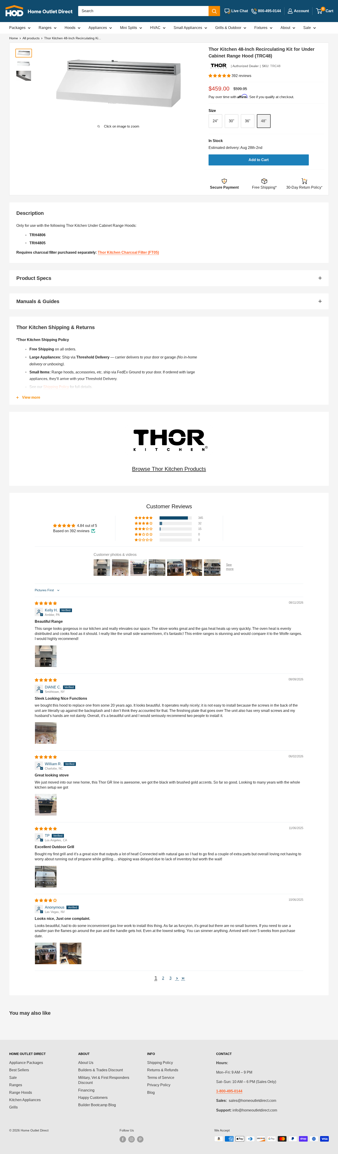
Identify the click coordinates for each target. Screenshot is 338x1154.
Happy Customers (93, 1098)
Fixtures (260, 28)
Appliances (98, 28)
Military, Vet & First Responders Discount (103, 1080)
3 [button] (170, 978)
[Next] (186, 83)
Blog (151, 1092)
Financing (86, 1090)
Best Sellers (19, 1070)
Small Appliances (188, 28)
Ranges (45, 28)
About (285, 28)
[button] (220, 76)
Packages (17, 28)
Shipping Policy (56, 387)
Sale (307, 28)
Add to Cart (259, 160)
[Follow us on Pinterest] (140, 1139)
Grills (13, 1107)
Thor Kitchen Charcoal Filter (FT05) (128, 252)
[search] (143, 11)
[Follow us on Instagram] (131, 1139)
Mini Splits (128, 28)
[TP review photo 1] (46, 877)
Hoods (70, 28)
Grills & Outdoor (228, 28)
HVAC (155, 28)
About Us (85, 1063)
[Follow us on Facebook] (123, 1139)
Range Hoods (20, 1092)
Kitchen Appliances (25, 1100)
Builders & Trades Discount (100, 1070)
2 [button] (163, 978)
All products (31, 38)
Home (13, 38)
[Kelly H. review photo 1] (46, 656)
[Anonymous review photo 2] (71, 953)
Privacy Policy (158, 1085)
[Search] (214, 11)
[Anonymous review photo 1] (46, 953)
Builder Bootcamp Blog (97, 1105)
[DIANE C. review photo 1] (46, 733)
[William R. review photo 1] (46, 805)
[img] (46, 603)
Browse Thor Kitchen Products (169, 469)
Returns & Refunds (162, 1070)
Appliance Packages (26, 1063)
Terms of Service (160, 1078)
